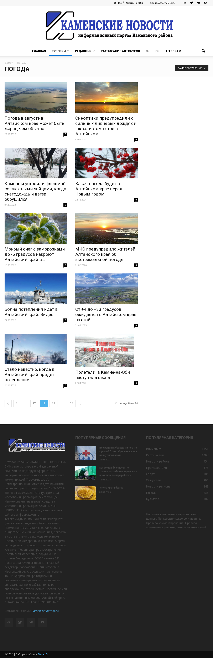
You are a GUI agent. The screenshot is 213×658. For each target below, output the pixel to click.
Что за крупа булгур (111, 487)
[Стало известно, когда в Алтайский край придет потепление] (36, 349)
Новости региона (158, 486)
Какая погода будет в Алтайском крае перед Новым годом (99, 189)
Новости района (157, 461)
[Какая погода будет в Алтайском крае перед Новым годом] (106, 163)
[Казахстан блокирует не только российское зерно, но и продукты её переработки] (85, 473)
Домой (9, 62)
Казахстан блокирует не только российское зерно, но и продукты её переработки (118, 471)
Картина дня (155, 455)
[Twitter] (191, 3)
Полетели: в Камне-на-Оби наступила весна (102, 375)
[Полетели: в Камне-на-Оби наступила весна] (106, 350)
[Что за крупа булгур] (85, 493)
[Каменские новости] (106, 26)
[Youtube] (205, 3)
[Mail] (185, 3)
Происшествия (156, 468)
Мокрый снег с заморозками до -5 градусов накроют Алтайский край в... (35, 254)
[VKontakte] (198, 3)
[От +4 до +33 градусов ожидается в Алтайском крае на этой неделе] (106, 288)
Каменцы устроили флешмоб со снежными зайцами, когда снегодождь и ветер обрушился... (35, 191)
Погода (151, 493)
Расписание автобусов (120, 51)
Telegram (173, 51)
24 (71, 403)
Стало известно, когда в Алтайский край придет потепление (29, 374)
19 (53, 403)
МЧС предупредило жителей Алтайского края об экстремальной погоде (105, 254)
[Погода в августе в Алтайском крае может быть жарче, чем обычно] (36, 97)
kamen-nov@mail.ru (45, 611)
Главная (39, 51)
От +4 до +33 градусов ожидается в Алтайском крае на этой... (105, 314)
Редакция (83, 51)
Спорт (150, 474)
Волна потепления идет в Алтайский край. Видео (31, 312)
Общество (153, 480)
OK (157, 51)
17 (34, 403)
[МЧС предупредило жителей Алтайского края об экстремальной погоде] (106, 228)
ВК (148, 51)
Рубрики (59, 51)
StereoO (43, 654)
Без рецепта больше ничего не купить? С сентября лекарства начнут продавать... (118, 451)
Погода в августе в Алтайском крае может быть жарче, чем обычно (34, 123)
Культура (152, 499)
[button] (203, 51)
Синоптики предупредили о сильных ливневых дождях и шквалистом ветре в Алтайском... (105, 126)
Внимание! (153, 449)
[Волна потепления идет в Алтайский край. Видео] (36, 288)
